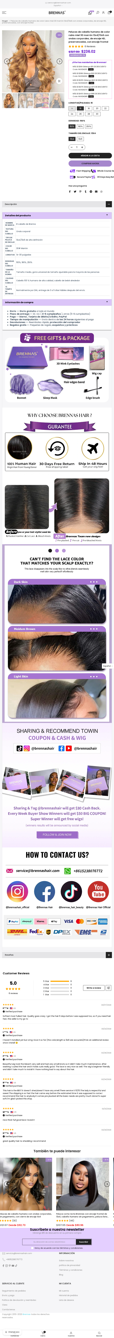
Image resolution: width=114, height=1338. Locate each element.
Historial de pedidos (68, 1295)
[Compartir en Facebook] (70, 191)
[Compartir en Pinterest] (80, 191)
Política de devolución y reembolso (19, 1300)
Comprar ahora (90, 163)
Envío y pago (8, 1295)
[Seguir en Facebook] (3, 1265)
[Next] (59, 61)
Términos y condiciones (70, 1270)
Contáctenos (8, 1309)
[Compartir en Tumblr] (85, 191)
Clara (4, 1304)
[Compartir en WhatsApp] (101, 191)
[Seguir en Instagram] (6, 1265)
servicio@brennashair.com (59, 3)
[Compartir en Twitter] (75, 191)
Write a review (94, 988)
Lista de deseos (66, 1300)
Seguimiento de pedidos (14, 1290)
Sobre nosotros (66, 1260)
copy (91, 69)
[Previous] (7, 61)
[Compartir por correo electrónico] (96, 191)
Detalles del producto (18, 215)
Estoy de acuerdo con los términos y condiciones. (59, 1248)
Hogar (5, 21)
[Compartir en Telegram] (91, 191)
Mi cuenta (64, 1290)
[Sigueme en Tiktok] (16, 1265)
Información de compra (19, 302)
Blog (61, 1274)
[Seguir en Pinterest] (9, 1265)
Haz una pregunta (78, 185)
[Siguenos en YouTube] (13, 1265)
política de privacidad (69, 1265)
